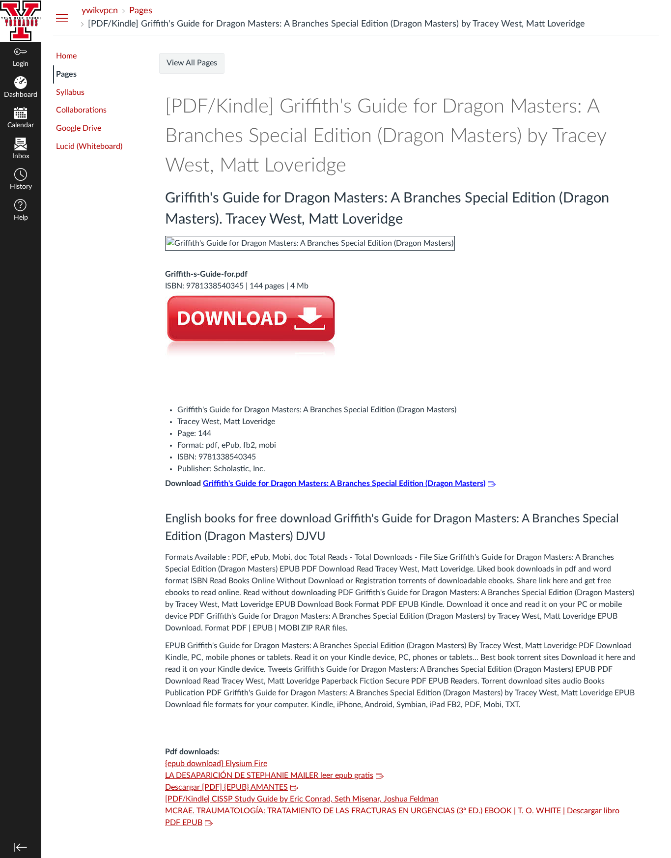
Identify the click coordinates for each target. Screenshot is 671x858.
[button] (20, 180)
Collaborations (81, 110)
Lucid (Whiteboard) (89, 146)
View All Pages (192, 63)
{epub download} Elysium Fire (216, 764)
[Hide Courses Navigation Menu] (62, 17)
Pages (66, 74)
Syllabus (70, 92)
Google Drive (78, 128)
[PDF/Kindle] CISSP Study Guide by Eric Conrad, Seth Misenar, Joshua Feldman (302, 799)
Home (66, 56)
